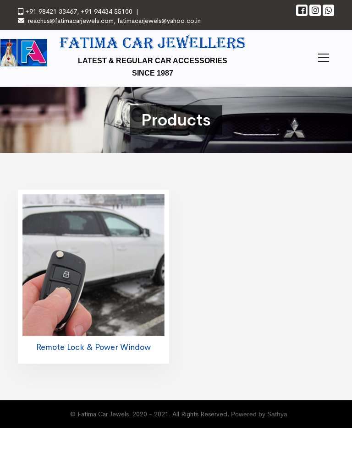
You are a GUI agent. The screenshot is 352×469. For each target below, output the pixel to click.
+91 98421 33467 (51, 11)
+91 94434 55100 (105, 11)
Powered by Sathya (259, 414)
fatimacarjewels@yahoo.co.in (159, 20)
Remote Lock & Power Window (93, 347)
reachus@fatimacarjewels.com (71, 20)
